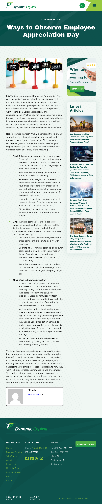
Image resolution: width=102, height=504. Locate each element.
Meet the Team (13, 468)
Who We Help (12, 456)
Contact (10, 480)
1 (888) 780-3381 (39, 448)
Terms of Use (81, 498)
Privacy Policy (65, 498)
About (9, 460)
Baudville (56, 231)
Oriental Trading (25, 234)
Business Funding (14, 452)
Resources (11, 464)
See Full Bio (34, 394)
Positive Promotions (41, 231)
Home (9, 448)
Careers (9, 476)
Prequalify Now (85, 444)
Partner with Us (13, 472)
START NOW (77, 89)
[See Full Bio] (42, 394)
